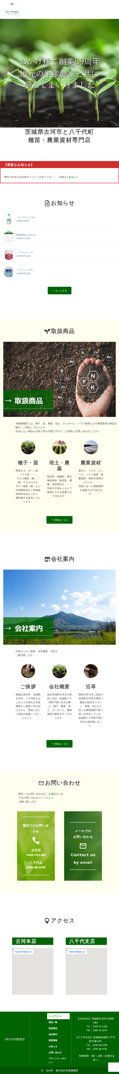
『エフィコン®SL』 (25, 270)
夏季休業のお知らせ (26, 235)
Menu (12, 4)
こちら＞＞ (72, 176)
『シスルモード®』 (25, 252)
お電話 (52, 793)
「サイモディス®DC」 (26, 217)
